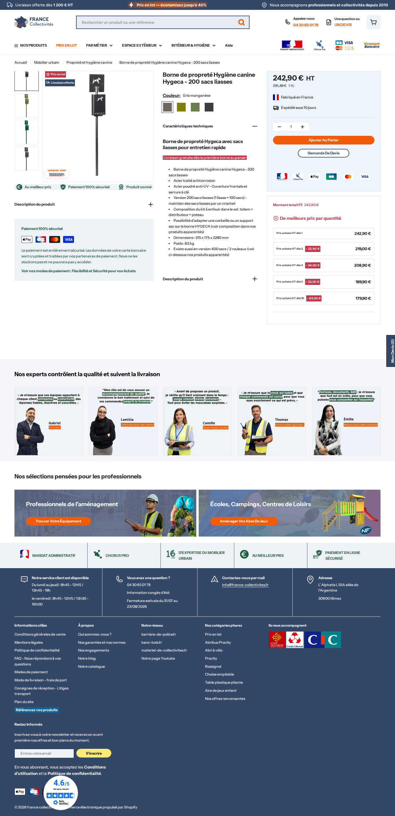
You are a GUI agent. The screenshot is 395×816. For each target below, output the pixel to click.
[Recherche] (241, 22)
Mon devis (392, 351)
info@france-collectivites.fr (245, 585)
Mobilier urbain (46, 62)
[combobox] (163, 22)
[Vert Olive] (181, 107)
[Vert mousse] (195, 107)
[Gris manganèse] (167, 107)
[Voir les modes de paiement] (330, 42)
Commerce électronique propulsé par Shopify (99, 807)
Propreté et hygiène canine (89, 62)
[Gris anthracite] (209, 107)
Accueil (20, 62)
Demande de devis (323, 153)
